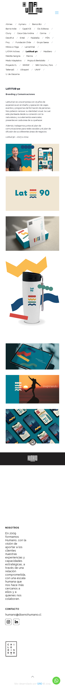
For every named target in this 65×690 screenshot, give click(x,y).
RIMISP (26, 65)
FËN (47, 38)
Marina (29, 56)
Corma (43, 33)
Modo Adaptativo (13, 60)
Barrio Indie (11, 29)
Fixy (8, 42)
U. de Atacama (13, 74)
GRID (39, 683)
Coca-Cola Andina (25, 33)
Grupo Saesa (43, 42)
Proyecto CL (11, 65)
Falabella (35, 38)
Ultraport (24, 69)
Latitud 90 (32, 51)
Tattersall (10, 69)
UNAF (38, 69)
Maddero (48, 51)
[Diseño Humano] (32, 9)
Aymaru (22, 24)
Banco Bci (37, 24)
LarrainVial (30, 47)
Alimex (9, 24)
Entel (22, 38)
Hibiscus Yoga (12, 47)
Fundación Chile (23, 42)
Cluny (8, 33)
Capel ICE (26, 29)
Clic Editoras (43, 29)
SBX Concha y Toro (44, 65)
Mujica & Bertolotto (36, 60)
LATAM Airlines (13, 51)
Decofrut (10, 38)
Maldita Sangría (13, 56)
